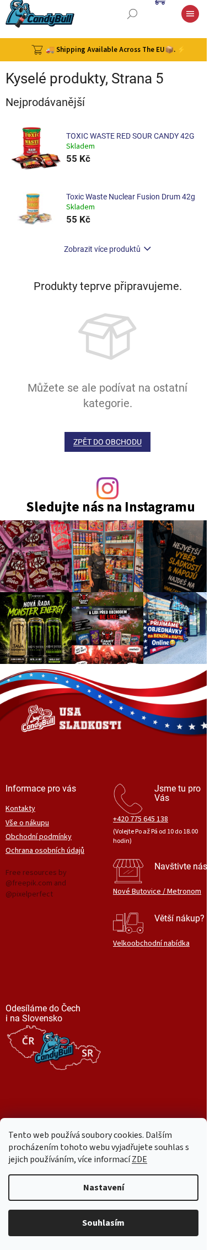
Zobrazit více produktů (102, 249)
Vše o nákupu (27, 823)
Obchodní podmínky (39, 837)
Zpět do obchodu (107, 441)
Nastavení (103, 1188)
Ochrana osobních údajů (45, 851)
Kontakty (20, 809)
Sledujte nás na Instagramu (110, 507)
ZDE (139, 1159)
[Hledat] (132, 14)
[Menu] (190, 14)
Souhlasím (103, 1223)
